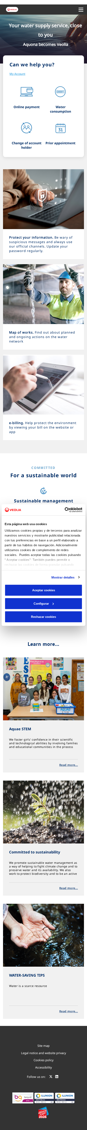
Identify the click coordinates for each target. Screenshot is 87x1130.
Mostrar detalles (63, 577)
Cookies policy (43, 1060)
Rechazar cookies (43, 616)
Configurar (41, 603)
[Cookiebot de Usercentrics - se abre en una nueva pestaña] (64, 509)
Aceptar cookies (43, 590)
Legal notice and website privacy (43, 1053)
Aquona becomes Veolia (45, 44)
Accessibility (43, 1067)
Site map (43, 1046)
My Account (17, 74)
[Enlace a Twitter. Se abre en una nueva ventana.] (50, 1077)
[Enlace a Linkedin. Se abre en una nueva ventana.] (56, 1077)
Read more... (68, 765)
